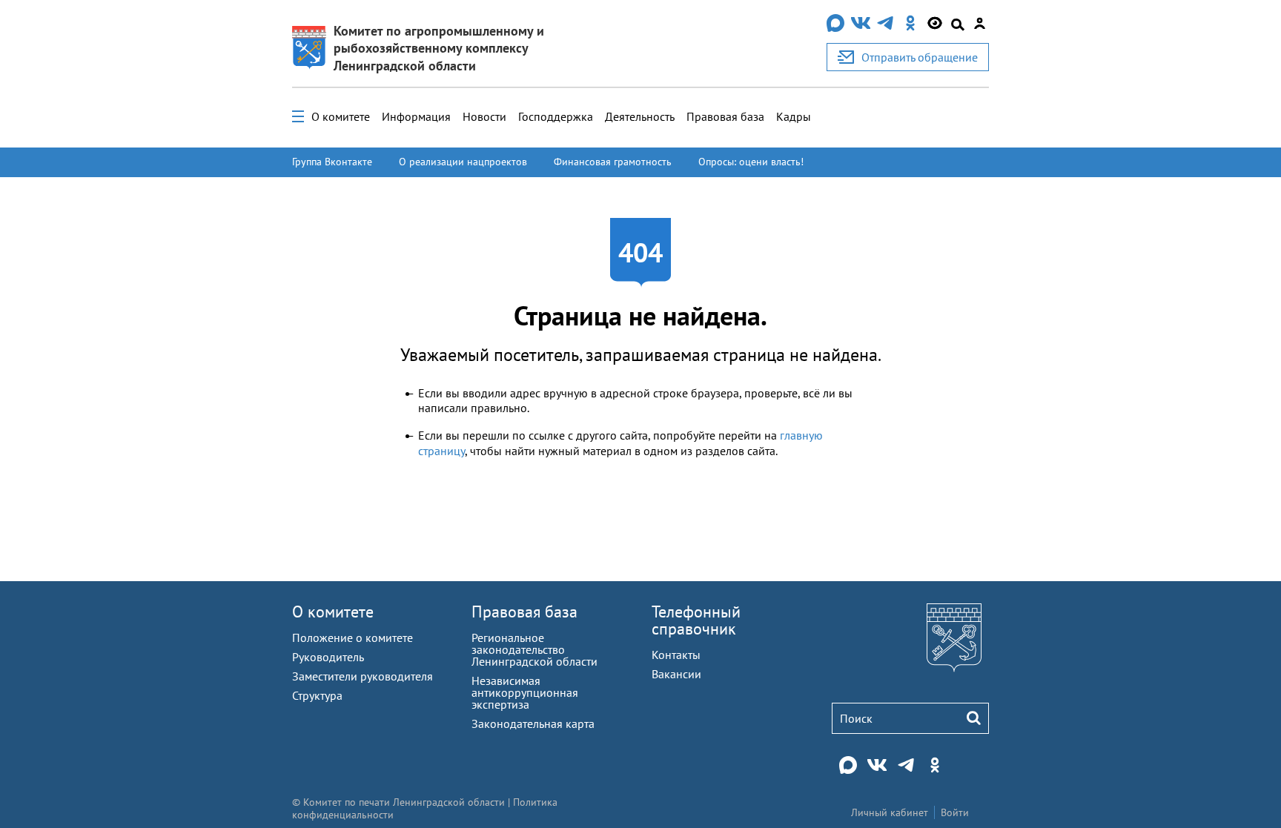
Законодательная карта (533, 723)
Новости (484, 116)
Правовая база (725, 116)
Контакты (676, 654)
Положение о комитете (352, 637)
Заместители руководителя (362, 676)
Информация (416, 116)
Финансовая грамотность (613, 161)
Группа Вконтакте (332, 161)
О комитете (340, 116)
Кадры (793, 116)
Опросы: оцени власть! (751, 161)
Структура (317, 695)
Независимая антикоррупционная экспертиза (524, 692)
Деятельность (640, 116)
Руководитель (328, 656)
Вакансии (676, 673)
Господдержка (555, 116)
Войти (955, 812)
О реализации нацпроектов (463, 161)
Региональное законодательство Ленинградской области (534, 649)
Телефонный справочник (696, 620)
